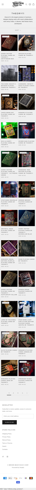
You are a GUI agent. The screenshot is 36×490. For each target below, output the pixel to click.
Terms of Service (7, 443)
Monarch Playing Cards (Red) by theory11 (8, 380)
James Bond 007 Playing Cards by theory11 (8, 114)
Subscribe (9, 422)
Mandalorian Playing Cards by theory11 (25, 291)
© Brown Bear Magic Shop (18, 465)
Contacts (5, 449)
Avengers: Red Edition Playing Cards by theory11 (26, 171)
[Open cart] (33, 4)
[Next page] (27, 393)
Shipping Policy (7, 434)
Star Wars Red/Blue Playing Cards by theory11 (9, 202)
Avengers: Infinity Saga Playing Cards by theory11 (26, 85)
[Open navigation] (3, 4)
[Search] (26, 4)
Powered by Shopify (18, 467)
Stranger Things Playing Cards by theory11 (25, 380)
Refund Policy (6, 440)
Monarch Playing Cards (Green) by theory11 (26, 352)
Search (4, 446)
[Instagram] (7, 457)
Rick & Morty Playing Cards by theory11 (8, 143)
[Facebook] (3, 457)
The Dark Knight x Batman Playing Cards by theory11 (8, 85)
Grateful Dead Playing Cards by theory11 (8, 230)
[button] (16, 37)
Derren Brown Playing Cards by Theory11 (25, 202)
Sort (17, 30)
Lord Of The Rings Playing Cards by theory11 (8, 321)
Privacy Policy (6, 437)
